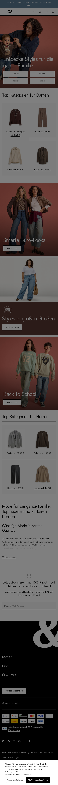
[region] (29, 772)
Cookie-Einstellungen (15, 780)
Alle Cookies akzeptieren (38, 780)
